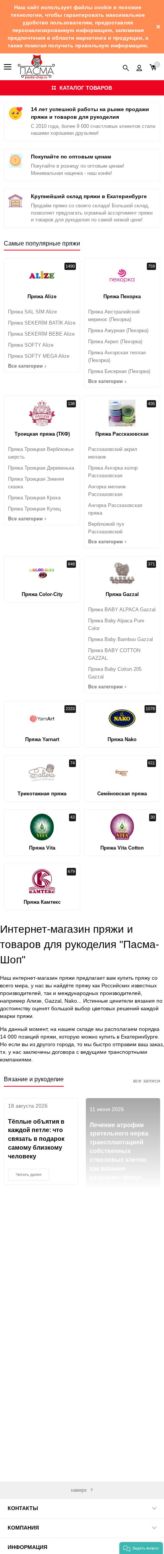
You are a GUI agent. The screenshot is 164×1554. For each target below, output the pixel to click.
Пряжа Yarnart (42, 739)
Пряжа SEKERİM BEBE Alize (41, 334)
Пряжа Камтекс (42, 902)
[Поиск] (126, 67)
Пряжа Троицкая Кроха (34, 498)
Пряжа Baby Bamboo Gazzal (120, 639)
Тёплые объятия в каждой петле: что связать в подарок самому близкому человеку (36, 1139)
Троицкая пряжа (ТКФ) (42, 434)
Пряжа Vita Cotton (122, 848)
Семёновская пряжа (122, 793)
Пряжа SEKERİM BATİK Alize (42, 323)
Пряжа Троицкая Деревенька (41, 468)
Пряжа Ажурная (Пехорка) (118, 330)
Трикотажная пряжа (42, 793)
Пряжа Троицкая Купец (34, 509)
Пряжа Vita (42, 848)
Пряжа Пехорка (122, 296)
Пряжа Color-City (42, 594)
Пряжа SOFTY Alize (30, 345)
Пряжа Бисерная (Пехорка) (119, 371)
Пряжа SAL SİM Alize (32, 312)
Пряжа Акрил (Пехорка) (115, 341)
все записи (146, 1080)
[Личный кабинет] (139, 67)
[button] (141, 1548)
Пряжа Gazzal (122, 594)
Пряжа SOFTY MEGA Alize (38, 356)
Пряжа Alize (41, 296)
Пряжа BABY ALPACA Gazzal (122, 609)
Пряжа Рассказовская (122, 434)
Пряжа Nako (122, 739)
